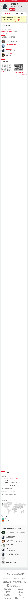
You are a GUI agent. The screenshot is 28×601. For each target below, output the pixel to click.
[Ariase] (7, 598)
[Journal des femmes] (7, 589)
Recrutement (20, 579)
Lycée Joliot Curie (6, 31)
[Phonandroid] (20, 598)
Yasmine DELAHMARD (11, 553)
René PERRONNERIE (11, 44)
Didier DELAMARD (10, 544)
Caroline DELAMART (11, 536)
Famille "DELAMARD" (11, 562)
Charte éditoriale (18, 578)
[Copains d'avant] (7, 595)
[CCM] (20, 589)
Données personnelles (7, 581)
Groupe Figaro (12, 582)
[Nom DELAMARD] (3, 558)
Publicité (23, 578)
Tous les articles (12, 579)
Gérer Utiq (23, 581)
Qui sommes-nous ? (6, 578)
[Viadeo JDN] (20, 595)
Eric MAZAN (9, 53)
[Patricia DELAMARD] (4, 6)
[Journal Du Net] (7, 592)
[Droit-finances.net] (20, 592)
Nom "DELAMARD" (10, 558)
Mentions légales (5, 582)
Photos (21, 13)
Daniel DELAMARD (10, 531)
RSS (16, 579)
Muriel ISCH (9, 49)
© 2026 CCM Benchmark (21, 582)
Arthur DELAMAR (10, 549)
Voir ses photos (23, 74)
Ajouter (13, 9)
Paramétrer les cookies (16, 581)
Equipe (12, 578)
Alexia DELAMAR (10, 540)
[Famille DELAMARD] (3, 562)
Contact (6, 579)
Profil (8, 13)
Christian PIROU (10, 40)
